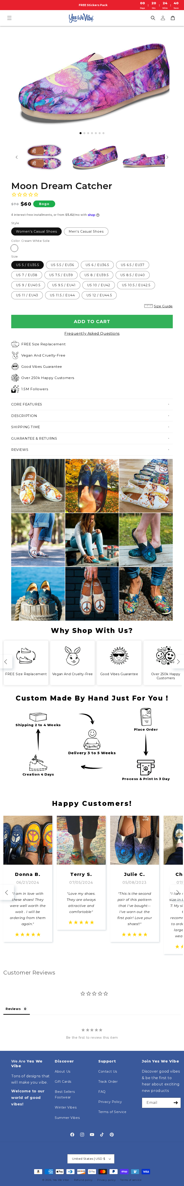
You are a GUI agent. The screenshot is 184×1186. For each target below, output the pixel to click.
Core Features (26, 404)
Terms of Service (112, 1112)
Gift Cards (63, 1082)
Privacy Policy (110, 1102)
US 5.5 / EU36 (62, 265)
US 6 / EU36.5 (97, 265)
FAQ (102, 1092)
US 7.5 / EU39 (61, 275)
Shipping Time (25, 427)
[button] (9, 18)
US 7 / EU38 (26, 275)
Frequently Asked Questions (92, 333)
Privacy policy (106, 1180)
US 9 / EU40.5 (28, 285)
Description (24, 416)
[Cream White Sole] (14, 248)
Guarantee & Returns (34, 438)
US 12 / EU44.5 (99, 295)
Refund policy (83, 1180)
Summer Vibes (67, 1118)
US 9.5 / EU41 (64, 285)
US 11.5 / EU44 (62, 295)
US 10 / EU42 (98, 285)
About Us (62, 1071)
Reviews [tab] (13, 1009)
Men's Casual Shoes (86, 231)
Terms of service (130, 1180)
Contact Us (107, 1071)
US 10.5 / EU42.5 (136, 285)
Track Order (108, 1082)
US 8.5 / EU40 (132, 275)
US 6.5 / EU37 (133, 265)
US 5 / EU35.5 (27, 265)
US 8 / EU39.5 (96, 275)
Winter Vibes (66, 1107)
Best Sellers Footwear (65, 1094)
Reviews (19, 450)
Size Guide (163, 306)
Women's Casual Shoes (36, 231)
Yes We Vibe (61, 1180)
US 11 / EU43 (27, 295)
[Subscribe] (176, 1103)
